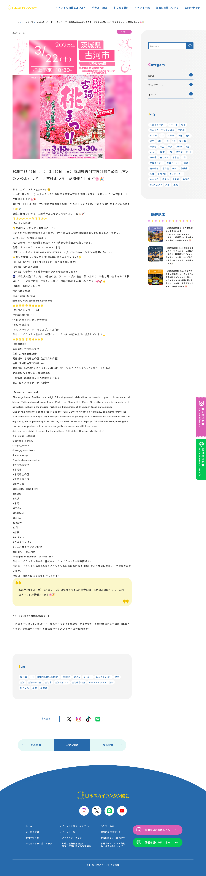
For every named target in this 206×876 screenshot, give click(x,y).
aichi (152, 151)
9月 (159, 141)
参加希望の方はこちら (157, 830)
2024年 (153, 135)
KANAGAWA (156, 184)
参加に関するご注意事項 (113, 837)
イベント (87, 676)
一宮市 (161, 151)
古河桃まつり (61, 682)
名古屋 (175, 157)
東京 (175, 184)
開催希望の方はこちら (157, 842)
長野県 (185, 179)
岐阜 (152, 141)
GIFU (174, 168)
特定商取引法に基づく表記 (39, 843)
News (151, 75)
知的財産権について (167, 7)
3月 (32, 676)
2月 (187, 146)
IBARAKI (66, 676)
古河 (22, 682)
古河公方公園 (34, 682)
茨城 (34, 687)
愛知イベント (156, 162)
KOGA (77, 676)
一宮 (170, 151)
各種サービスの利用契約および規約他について (113, 844)
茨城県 (43, 687)
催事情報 (154, 168)
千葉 (170, 146)
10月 (180, 135)
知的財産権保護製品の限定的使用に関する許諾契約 (76, 844)
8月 (162, 135)
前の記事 (36, 745)
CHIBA (179, 146)
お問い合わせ (192, 7)
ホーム (29, 826)
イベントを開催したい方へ (71, 7)
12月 (162, 146)
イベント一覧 (142, 7)
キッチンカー (176, 173)
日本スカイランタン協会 (101, 682)
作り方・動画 (100, 7)
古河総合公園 (78, 682)
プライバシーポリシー (73, 837)
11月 (167, 141)
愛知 (188, 135)
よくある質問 (121, 7)
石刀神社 (164, 157)
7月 (174, 141)
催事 (117, 676)
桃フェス (24, 687)
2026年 (170, 135)
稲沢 (186, 162)
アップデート (155, 85)
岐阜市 (165, 179)
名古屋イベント (184, 151)
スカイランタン (103, 676)
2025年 (23, 676)
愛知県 (182, 141)
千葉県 (153, 146)
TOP (17, 22)
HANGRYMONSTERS (48, 676)
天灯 (167, 184)
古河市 (48, 682)
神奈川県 (154, 179)
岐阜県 (153, 157)
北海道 (165, 168)
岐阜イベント (173, 162)
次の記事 (108, 745)
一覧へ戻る (72, 745)
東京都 (175, 179)
